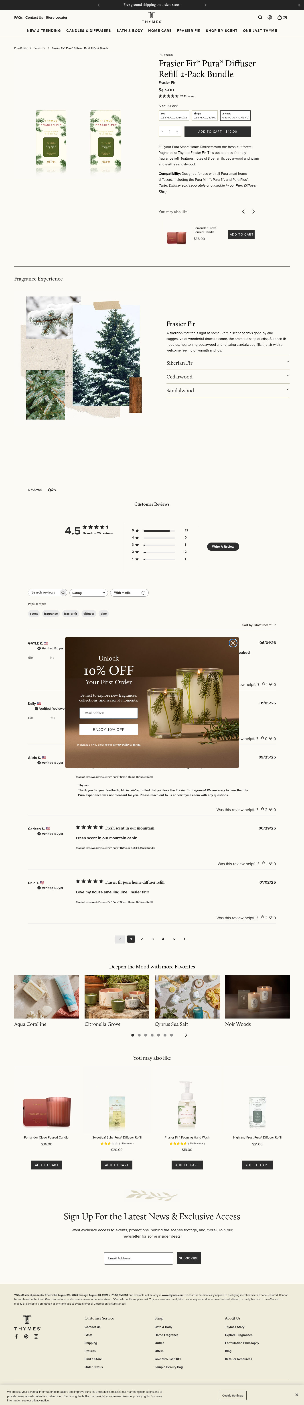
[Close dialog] (233, 643)
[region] (152, 1395)
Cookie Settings (232, 1395)
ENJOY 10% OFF (108, 729)
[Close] (297, 1394)
